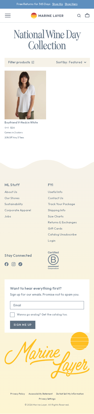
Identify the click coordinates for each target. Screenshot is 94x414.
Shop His (57, 4)
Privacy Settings (47, 398)
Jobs (8, 216)
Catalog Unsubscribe (62, 234)
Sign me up (23, 324)
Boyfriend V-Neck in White (21, 122)
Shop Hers (71, 4)
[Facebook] (7, 264)
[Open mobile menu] (8, 15)
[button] (87, 15)
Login (51, 240)
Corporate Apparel (18, 210)
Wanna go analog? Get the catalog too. (42, 314)
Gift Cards (55, 228)
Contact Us (55, 198)
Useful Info (55, 192)
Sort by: (62, 62)
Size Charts (55, 216)
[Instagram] (13, 264)
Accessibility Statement (40, 393)
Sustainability (14, 204)
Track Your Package (61, 204)
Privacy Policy (17, 393)
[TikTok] (20, 264)
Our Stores (12, 198)
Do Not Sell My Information (70, 393)
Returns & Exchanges (62, 222)
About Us (11, 192)
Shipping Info (56, 210)
